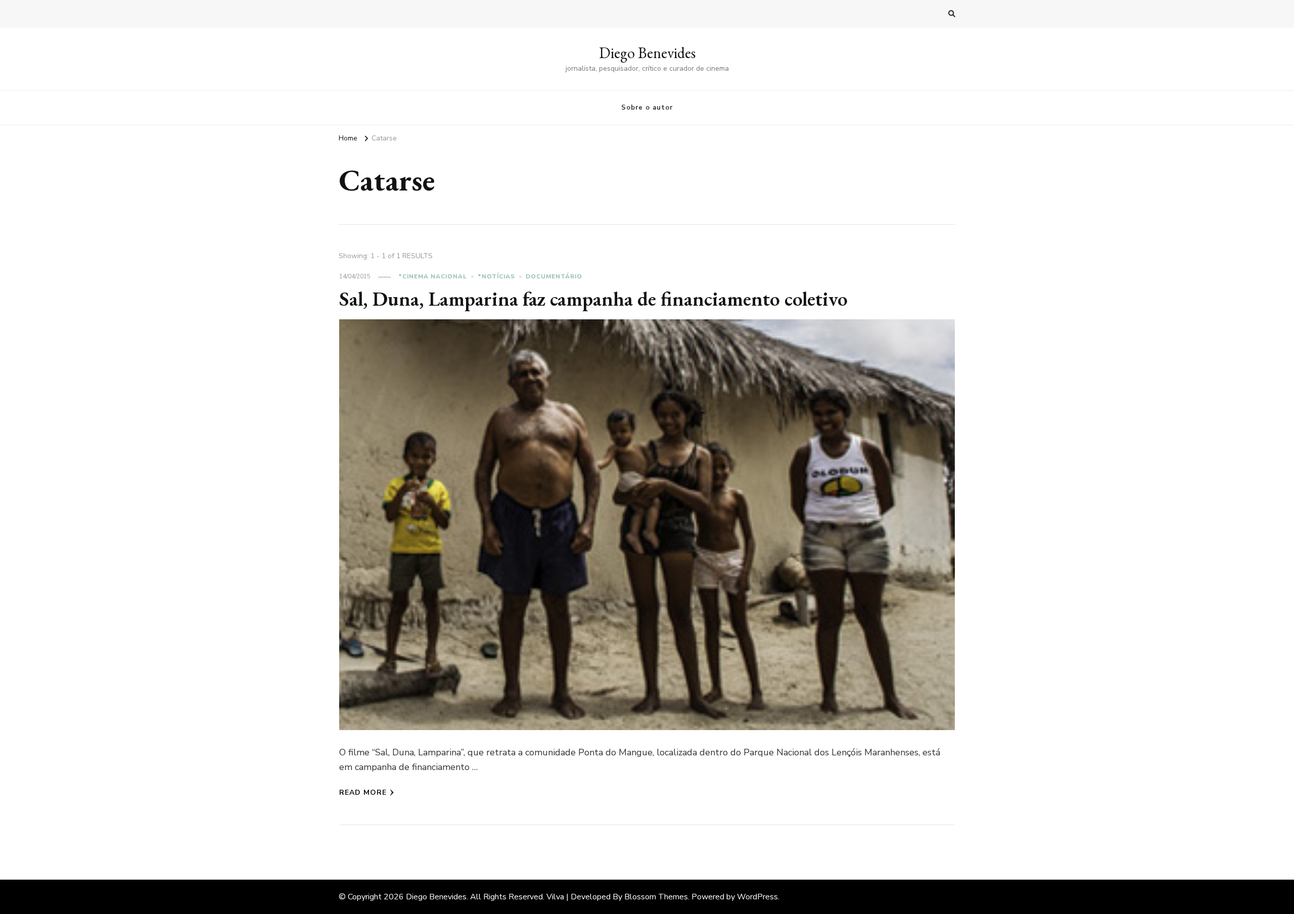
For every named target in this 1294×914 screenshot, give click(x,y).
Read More (363, 792)
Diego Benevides (647, 53)
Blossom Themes (656, 896)
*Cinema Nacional (432, 276)
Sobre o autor (647, 107)
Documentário (554, 276)
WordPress (757, 896)
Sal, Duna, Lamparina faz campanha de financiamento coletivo (593, 298)
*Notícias (496, 276)
